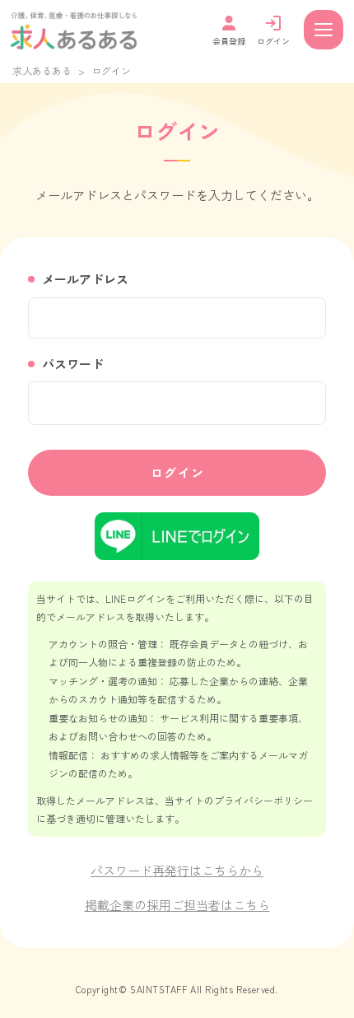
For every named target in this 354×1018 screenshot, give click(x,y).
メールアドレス (85, 278)
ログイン (178, 472)
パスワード (73, 363)
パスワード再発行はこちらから (177, 870)
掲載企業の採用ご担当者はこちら (177, 904)
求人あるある (42, 70)
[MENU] (323, 29)
